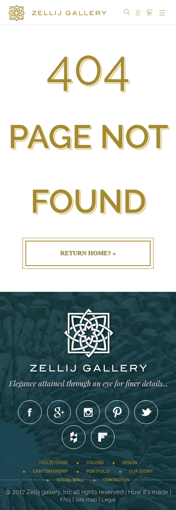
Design (130, 462)
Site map (86, 499)
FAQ (65, 499)
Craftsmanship (50, 471)
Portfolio (98, 471)
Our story (141, 471)
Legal (109, 499)
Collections (53, 462)
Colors (95, 462)
